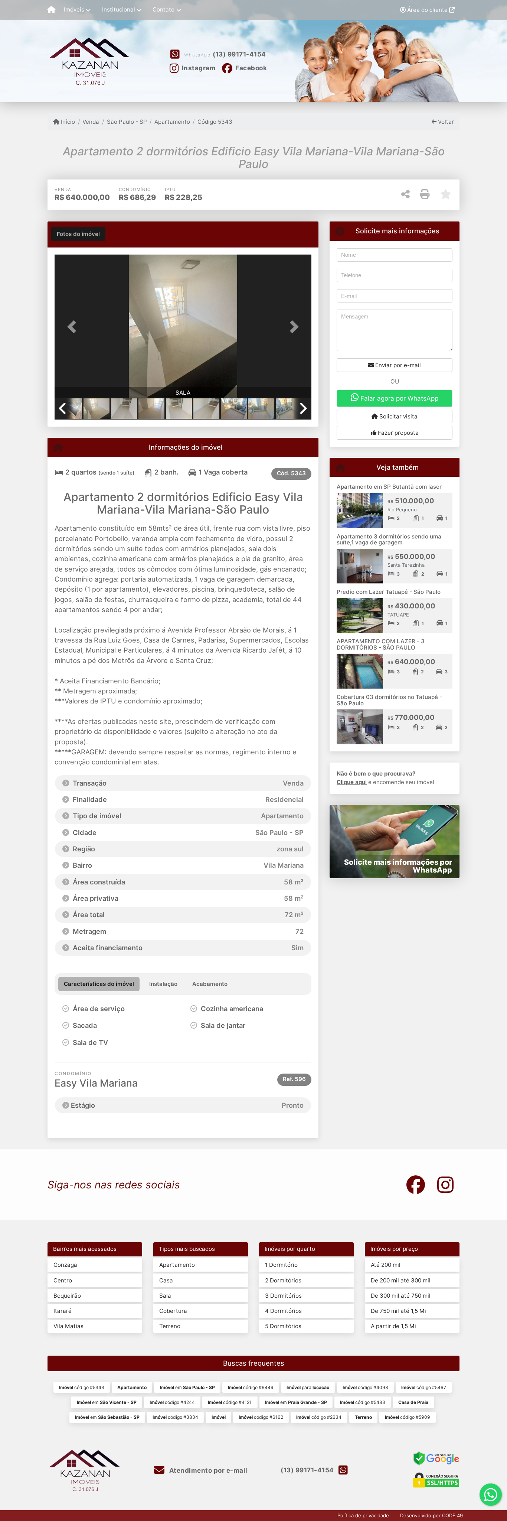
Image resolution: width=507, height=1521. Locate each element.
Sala (165, 1295)
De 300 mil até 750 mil (401, 1295)
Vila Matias (68, 1326)
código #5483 (362, 1402)
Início (67, 121)
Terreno (169, 1326)
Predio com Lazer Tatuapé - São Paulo (389, 591)
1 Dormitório (281, 1264)
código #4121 (230, 1402)
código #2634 (318, 1417)
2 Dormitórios (283, 1280)
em (187, 1387)
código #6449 (251, 1387)
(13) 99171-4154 (239, 54)
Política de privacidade (363, 1515)
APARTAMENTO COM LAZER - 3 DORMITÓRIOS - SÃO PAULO (381, 644)
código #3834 (175, 1417)
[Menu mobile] (51, 10)
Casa (166, 1280)
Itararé (62, 1310)
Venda (90, 121)
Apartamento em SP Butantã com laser (389, 486)
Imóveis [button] (74, 9)
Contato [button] (163, 9)
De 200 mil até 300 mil (401, 1280)
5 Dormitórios (283, 1326)
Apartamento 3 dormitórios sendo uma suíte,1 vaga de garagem (389, 539)
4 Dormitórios (283, 1310)
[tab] (78, 234)
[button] (74, 327)
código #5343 (81, 1387)
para (308, 1387)
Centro (62, 1280)
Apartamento (172, 121)
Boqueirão (67, 1295)
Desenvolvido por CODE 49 (431, 1515)
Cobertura (173, 1310)
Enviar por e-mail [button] (397, 365)
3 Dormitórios (283, 1295)
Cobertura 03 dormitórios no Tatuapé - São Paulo (389, 700)
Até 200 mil (385, 1264)
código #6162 (261, 1417)
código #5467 (423, 1387)
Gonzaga (65, 1264)
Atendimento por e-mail (207, 1470)
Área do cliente (427, 9)
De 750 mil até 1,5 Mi (398, 1310)
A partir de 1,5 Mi (393, 1326)
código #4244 (172, 1402)
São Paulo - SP (127, 121)
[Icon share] (415, 1184)
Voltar (445, 121)
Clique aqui (352, 782)
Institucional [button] (118, 9)
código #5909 (407, 1417)
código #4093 (365, 1387)
